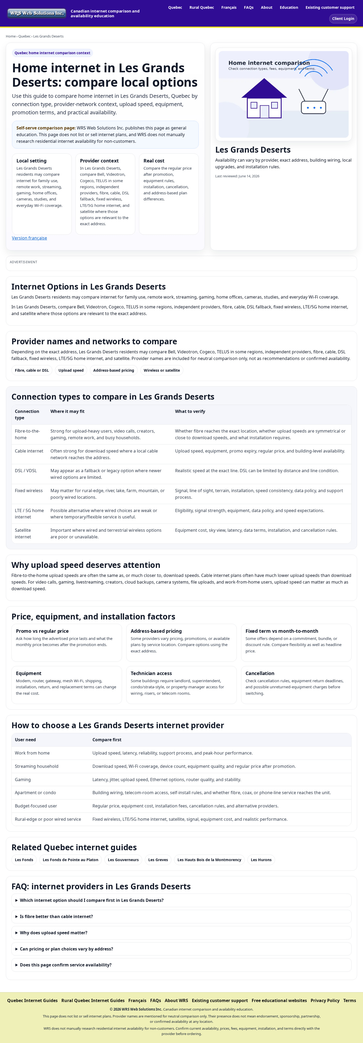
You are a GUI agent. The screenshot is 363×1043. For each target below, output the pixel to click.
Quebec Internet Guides (32, 1000)
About (266, 7)
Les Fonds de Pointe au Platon (70, 859)
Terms (349, 1000)
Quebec (175, 7)
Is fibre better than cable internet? (56, 916)
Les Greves (158, 859)
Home (11, 36)
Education (289, 7)
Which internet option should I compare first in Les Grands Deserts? (92, 900)
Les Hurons (261, 859)
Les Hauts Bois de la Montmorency (209, 859)
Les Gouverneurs (123, 859)
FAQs (249, 7)
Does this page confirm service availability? (66, 965)
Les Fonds (24, 859)
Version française (29, 238)
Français (229, 7)
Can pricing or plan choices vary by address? (66, 949)
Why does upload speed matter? (53, 933)
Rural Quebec (201, 7)
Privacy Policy (325, 1000)
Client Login (343, 18)
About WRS (176, 1000)
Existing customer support (330, 7)
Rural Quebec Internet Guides (93, 1000)
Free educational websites (279, 1000)
